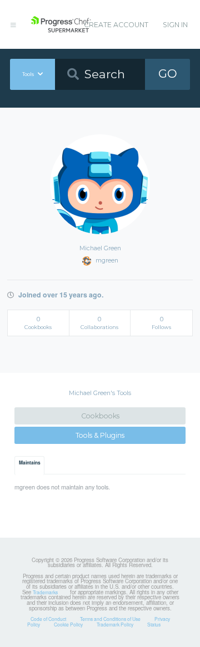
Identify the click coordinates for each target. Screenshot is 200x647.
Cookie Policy (68, 624)
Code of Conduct (48, 618)
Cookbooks (100, 416)
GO (167, 73)
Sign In (175, 25)
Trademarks (45, 592)
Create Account (116, 25)
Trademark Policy (115, 624)
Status (154, 624)
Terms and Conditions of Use (110, 618)
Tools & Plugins (100, 435)
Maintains (30, 462)
